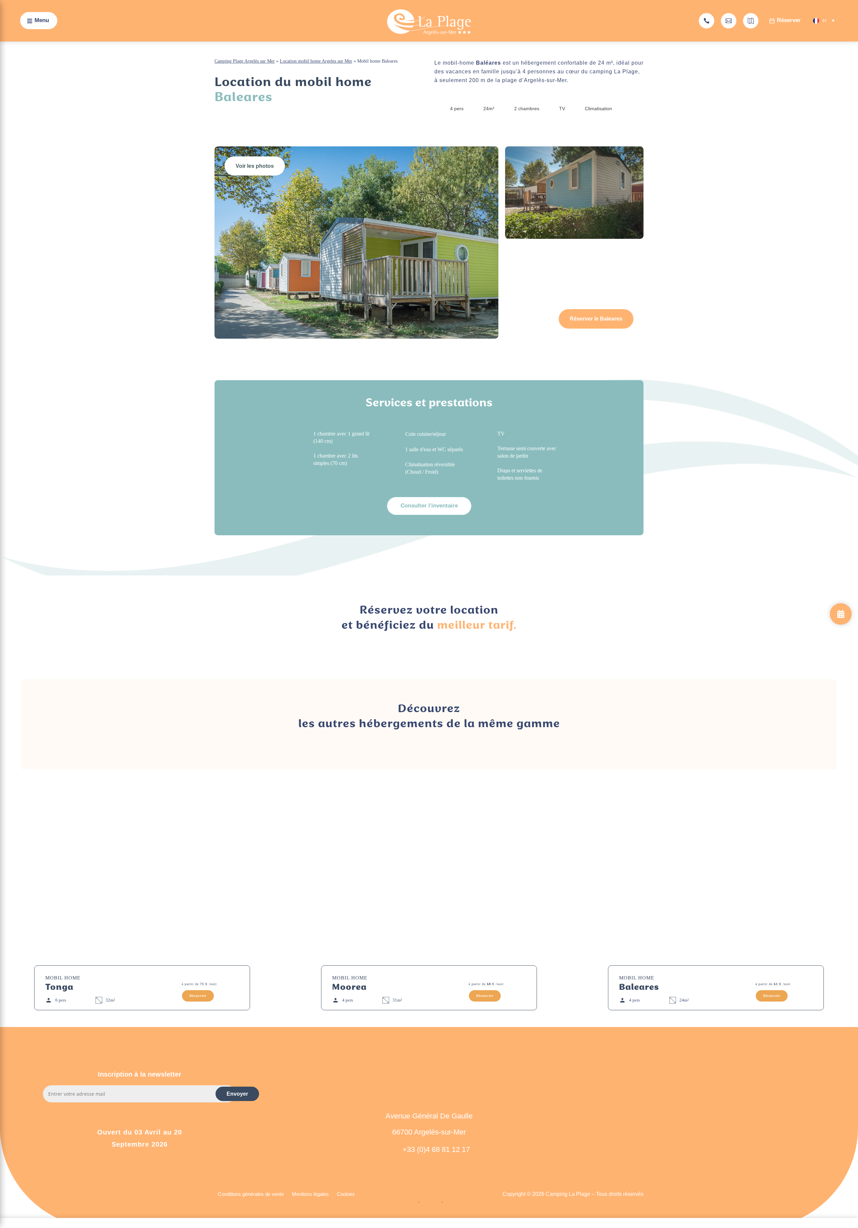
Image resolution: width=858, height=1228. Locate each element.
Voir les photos (255, 166)
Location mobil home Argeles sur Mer (316, 61)
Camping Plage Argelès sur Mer (244, 61)
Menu (42, 20)
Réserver (789, 20)
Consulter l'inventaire (429, 505)
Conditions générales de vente (251, 1194)
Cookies (346, 1194)
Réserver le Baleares (596, 319)
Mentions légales (310, 1194)
